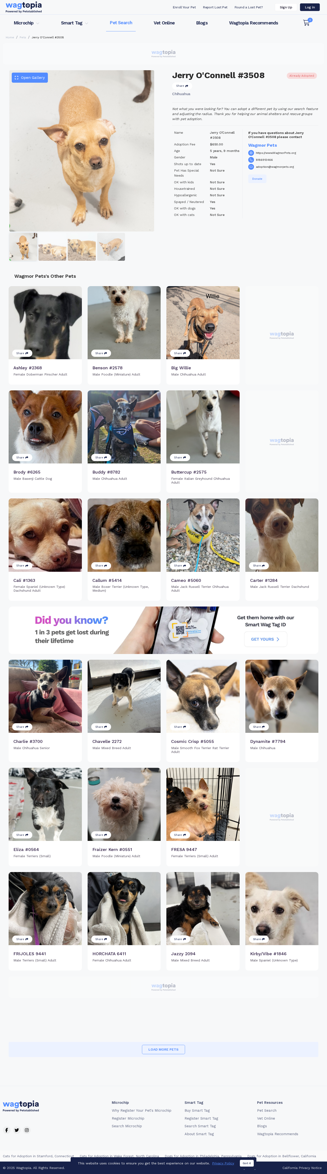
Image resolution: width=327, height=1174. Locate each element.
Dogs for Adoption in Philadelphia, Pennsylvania (203, 1156)
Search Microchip (127, 1126)
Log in (310, 7)
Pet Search (121, 22)
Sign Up (286, 7)
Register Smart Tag (201, 1118)
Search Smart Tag (200, 1126)
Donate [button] (257, 178)
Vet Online (164, 23)
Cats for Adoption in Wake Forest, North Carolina (119, 1156)
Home (10, 37)
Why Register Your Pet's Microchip (141, 1110)
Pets (23, 37)
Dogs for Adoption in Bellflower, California (281, 1156)
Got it (247, 1163)
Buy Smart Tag (197, 1110)
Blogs (202, 23)
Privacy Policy (223, 1163)
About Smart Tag (199, 1134)
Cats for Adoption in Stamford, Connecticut (38, 1156)
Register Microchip (128, 1118)
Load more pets (163, 1049)
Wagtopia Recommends (253, 23)
